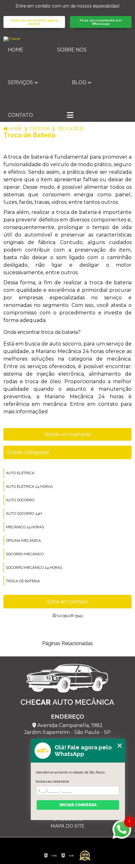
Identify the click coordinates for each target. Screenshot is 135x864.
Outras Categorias (28, 452)
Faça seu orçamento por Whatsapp (101, 22)
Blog (79, 82)
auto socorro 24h (24, 513)
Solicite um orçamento (68, 434)
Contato (20, 115)
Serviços (20, 82)
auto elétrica (20, 473)
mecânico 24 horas (25, 527)
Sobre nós (72, 50)
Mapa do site (67, 826)
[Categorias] (70, 115)
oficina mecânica (23, 540)
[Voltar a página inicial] (67, 38)
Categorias (40, 128)
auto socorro (20, 500)
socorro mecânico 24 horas (34, 567)
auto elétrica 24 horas (29, 486)
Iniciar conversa (78, 805)
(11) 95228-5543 (69, 615)
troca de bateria (23, 581)
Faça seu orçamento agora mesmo (34, 22)
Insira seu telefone (52, 781)
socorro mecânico (25, 554)
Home (15, 50)
